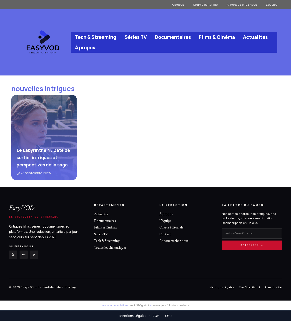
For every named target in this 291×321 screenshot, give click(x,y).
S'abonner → (252, 244)
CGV (156, 315)
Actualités (255, 37)
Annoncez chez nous (242, 5)
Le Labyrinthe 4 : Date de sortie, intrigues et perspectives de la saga (43, 157)
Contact (165, 234)
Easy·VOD (22, 208)
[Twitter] (13, 254)
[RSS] (34, 254)
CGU (168, 315)
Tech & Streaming (95, 37)
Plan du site (273, 287)
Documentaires (173, 37)
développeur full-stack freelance (170, 305)
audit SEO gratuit (139, 305)
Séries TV (136, 37)
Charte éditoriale (205, 5)
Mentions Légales (132, 315)
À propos (178, 5)
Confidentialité (249, 287)
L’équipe (271, 5)
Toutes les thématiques (110, 247)
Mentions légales (221, 287)
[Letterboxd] (24, 254)
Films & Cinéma (217, 37)
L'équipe (165, 221)
